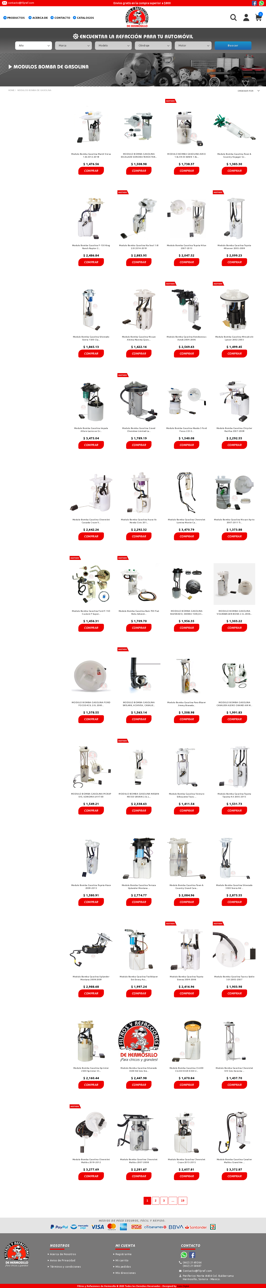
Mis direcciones (126, 1273)
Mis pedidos (123, 1266)
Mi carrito (122, 1260)
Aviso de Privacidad (62, 1260)
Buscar (233, 45)
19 (182, 1200)
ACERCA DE (40, 17)
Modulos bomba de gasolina (34, 90)
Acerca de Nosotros (63, 1254)
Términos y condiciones (65, 1266)
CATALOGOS (85, 17)
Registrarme (124, 1254)
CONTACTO (62, 17)
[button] (15, 18)
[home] (137, 17)
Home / (12, 90)
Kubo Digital (183, 1286)
